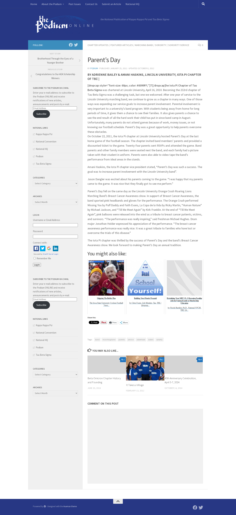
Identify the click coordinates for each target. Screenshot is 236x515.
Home (33, 4)
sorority (159, 339)
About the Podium (52, 4)
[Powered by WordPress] (45, 506)
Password (38, 231)
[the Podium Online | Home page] (65, 24)
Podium (94, 68)
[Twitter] (76, 45)
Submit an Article (111, 4)
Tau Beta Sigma (43, 163)
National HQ (132, 4)
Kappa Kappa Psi (44, 134)
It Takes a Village (135, 385)
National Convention (46, 141)
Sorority (160, 45)
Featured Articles (121, 45)
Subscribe (41, 113)
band (97, 339)
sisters (150, 339)
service (131, 339)
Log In (37, 264)
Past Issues (75, 4)
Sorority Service (178, 45)
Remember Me (44, 258)
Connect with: (40, 242)
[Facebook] (71, 45)
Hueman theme (70, 506)
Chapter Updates (98, 45)
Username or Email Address (46, 219)
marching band (109, 339)
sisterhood (141, 339)
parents (121, 339)
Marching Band (144, 45)
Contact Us (91, 4)
